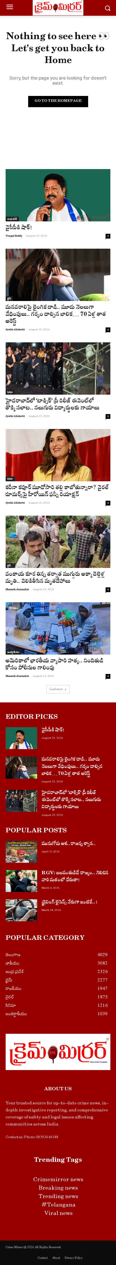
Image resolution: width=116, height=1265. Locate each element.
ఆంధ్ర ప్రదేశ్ (12, 218)
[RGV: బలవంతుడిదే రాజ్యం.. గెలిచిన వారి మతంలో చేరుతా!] (21, 881)
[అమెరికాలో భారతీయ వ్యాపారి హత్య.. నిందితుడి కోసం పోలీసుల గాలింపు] (58, 628)
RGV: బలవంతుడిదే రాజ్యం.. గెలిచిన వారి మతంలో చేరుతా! (75, 877)
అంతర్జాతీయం (13, 652)
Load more (56, 689)
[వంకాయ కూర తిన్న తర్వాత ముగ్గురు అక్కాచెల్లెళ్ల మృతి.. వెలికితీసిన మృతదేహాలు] (58, 542)
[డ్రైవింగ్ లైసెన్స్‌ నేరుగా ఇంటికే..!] (21, 910)
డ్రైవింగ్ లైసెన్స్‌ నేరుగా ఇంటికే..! (69, 903)
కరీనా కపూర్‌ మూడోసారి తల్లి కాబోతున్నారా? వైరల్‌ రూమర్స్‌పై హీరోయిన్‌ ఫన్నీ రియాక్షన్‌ (57, 492)
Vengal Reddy (14, 235)
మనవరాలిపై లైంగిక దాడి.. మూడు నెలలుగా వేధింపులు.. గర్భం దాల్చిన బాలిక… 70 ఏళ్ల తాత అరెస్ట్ (56, 315)
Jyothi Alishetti (15, 329)
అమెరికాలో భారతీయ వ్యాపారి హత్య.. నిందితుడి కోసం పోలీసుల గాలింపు (54, 665)
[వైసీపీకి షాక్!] (58, 195)
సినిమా (10, 392)
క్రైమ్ (9, 298)
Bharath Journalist (17, 589)
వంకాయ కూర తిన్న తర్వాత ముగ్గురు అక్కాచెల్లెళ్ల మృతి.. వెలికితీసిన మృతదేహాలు (55, 579)
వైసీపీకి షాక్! (19, 228)
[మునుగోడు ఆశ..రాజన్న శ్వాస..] (21, 852)
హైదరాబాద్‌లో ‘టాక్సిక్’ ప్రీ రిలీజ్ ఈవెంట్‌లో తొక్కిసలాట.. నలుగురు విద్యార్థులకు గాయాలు (53, 405)
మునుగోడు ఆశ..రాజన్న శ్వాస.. (69, 844)
